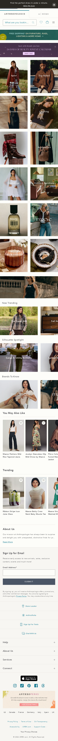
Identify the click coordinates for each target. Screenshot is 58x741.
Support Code (39, 727)
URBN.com (27, 727)
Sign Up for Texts (31, 624)
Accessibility (15, 727)
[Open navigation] (53, 22)
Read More (8, 542)
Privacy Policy (21, 596)
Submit (29, 582)
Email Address (9, 567)
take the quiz (29, 6)
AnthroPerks (31, 615)
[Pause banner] (54, 5)
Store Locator (31, 606)
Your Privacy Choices (29, 732)
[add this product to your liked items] (21, 423)
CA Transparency (40, 721)
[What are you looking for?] (33, 22)
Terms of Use (26, 721)
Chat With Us (31, 633)
